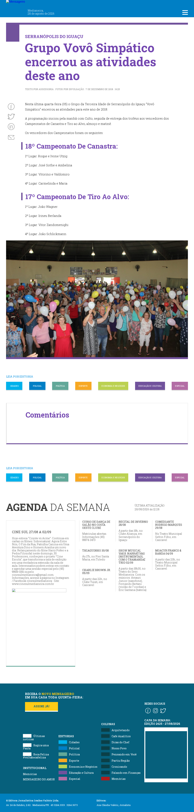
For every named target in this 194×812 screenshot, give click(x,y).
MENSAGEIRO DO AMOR (39, 779)
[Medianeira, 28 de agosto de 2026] (38, 3)
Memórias (30, 774)
